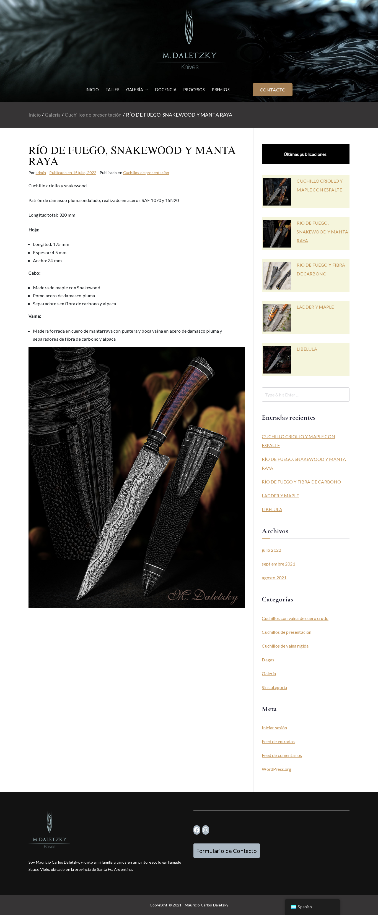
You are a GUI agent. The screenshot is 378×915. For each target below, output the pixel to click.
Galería (269, 673)
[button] (146, 89)
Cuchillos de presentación (146, 172)
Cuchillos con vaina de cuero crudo (295, 618)
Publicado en (72, 172)
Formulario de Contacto (226, 850)
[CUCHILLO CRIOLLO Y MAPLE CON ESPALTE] (277, 192)
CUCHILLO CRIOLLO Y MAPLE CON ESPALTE (320, 185)
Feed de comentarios (282, 755)
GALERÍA (134, 89)
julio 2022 (271, 550)
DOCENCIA (166, 89)
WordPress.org (276, 769)
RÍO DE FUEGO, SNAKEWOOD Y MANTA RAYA (322, 231)
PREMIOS (221, 89)
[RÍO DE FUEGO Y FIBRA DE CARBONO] (277, 276)
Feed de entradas (278, 741)
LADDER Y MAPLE (315, 306)
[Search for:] (305, 394)
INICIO (92, 89)
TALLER (112, 89)
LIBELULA (307, 348)
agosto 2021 (274, 577)
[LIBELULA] (277, 360)
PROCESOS (194, 89)
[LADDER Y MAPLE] (277, 318)
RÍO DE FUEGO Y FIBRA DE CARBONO (321, 269)
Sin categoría (274, 687)
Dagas (268, 659)
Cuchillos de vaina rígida (285, 645)
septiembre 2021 (278, 563)
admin (41, 172)
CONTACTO (273, 89)
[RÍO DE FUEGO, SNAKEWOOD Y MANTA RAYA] (277, 234)
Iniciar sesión (274, 727)
